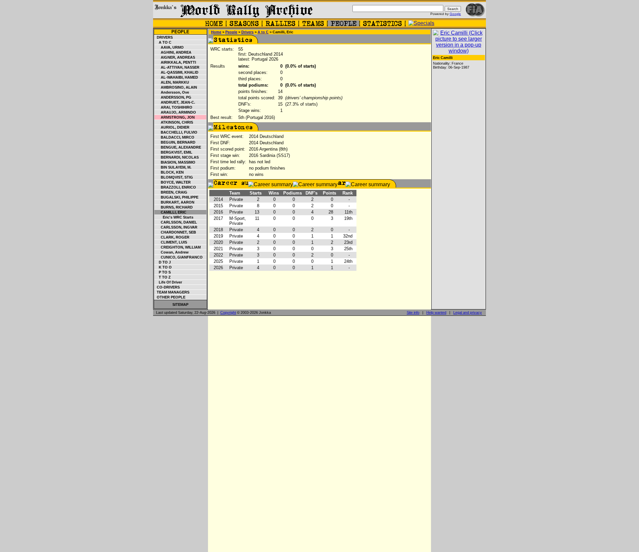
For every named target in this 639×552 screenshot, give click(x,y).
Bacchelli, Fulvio (176, 132)
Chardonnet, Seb (175, 232)
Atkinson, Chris (174, 122)
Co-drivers (167, 287)
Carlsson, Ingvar (176, 227)
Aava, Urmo (169, 47)
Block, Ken (169, 172)
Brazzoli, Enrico (175, 187)
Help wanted (436, 312)
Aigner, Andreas (175, 57)
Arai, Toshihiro (173, 107)
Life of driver (168, 282)
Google (455, 14)
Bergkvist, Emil (173, 152)
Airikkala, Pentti (175, 62)
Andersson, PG (173, 97)
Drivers (164, 37)
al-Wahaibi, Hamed (176, 77)
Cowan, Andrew (172, 252)
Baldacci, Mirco (174, 137)
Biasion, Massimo (175, 162)
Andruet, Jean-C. (175, 102)
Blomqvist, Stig (174, 177)
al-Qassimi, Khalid (176, 72)
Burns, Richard (174, 207)
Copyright (228, 312)
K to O (163, 267)
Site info (413, 312)
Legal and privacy (467, 312)
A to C (163, 42)
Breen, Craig (171, 192)
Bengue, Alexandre (178, 147)
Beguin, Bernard (175, 142)
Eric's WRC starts (174, 217)
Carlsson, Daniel (176, 222)
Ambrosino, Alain (176, 87)
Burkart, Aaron (174, 202)
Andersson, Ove (172, 92)
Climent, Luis (171, 242)
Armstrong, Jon (175, 117)
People (180, 31)
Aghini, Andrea (173, 52)
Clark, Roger (172, 237)
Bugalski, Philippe (176, 197)
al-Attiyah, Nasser (177, 67)
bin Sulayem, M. (173, 167)
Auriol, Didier (172, 127)
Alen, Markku (172, 82)
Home (216, 32)
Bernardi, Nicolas (177, 157)
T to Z (163, 277)
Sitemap (180, 304)
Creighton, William (178, 247)
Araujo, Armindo (175, 112)
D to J (163, 262)
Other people (170, 297)
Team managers (172, 292)
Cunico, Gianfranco (179, 257)
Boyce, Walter (173, 182)
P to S (163, 272)
